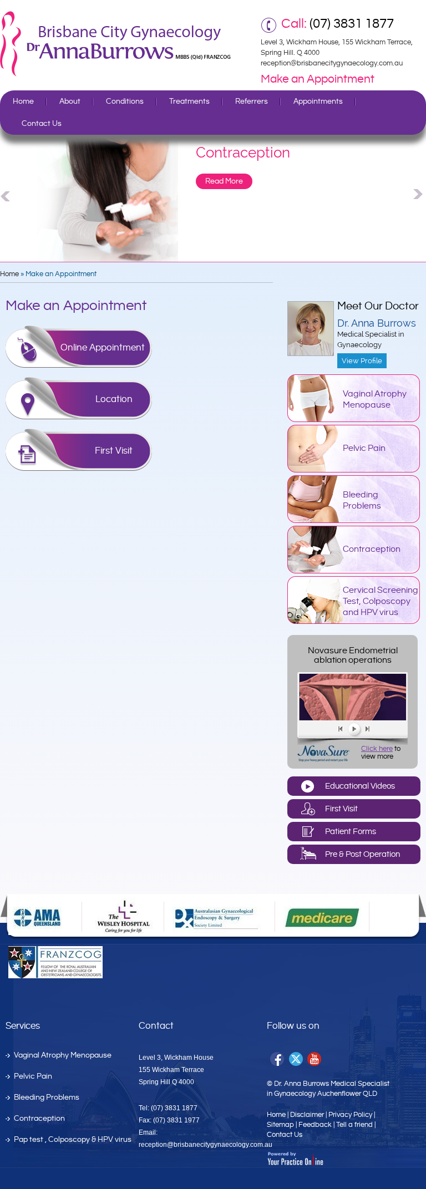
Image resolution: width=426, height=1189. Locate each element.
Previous (6, 194)
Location (114, 399)
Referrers (251, 101)
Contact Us (42, 124)
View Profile (362, 361)
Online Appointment (102, 348)
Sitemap (280, 1125)
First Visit (114, 451)
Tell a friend (354, 1125)
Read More (224, 181)
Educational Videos (360, 786)
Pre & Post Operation (362, 854)
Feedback (315, 1125)
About (69, 101)
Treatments (189, 101)
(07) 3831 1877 (352, 24)
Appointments (318, 101)
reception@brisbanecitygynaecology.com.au (332, 63)
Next (419, 194)
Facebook (278, 1059)
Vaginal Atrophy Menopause (375, 399)
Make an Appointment (317, 79)
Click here (377, 749)
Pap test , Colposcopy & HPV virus (72, 1140)
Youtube (315, 1059)
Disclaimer (307, 1115)
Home (23, 101)
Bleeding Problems (362, 500)
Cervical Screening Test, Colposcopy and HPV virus (380, 601)
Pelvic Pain (364, 448)
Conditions (125, 101)
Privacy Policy (350, 1115)
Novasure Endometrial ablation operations (353, 655)
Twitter (296, 1059)
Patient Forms (350, 831)
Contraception (371, 549)
